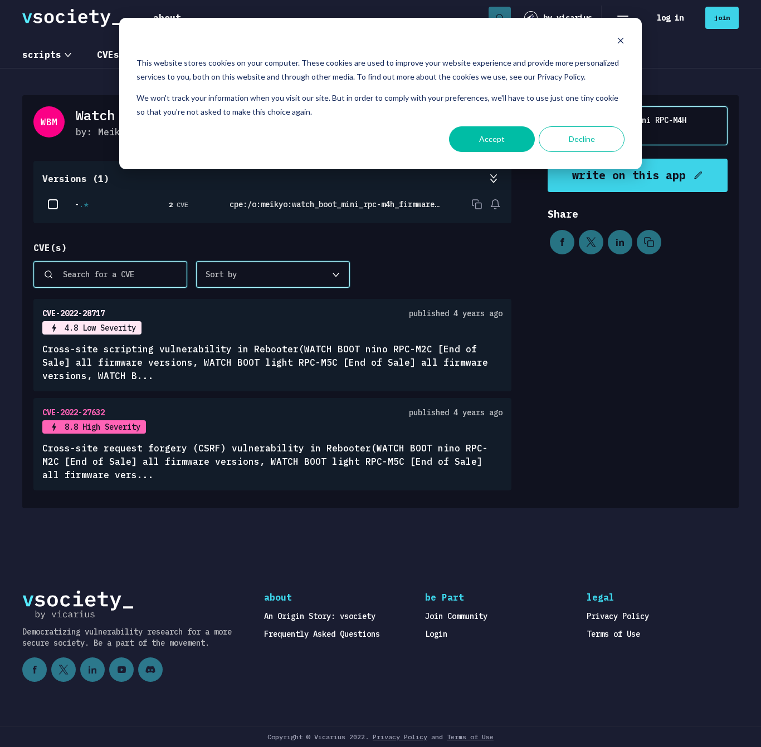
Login (436, 634)
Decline (582, 139)
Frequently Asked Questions (322, 634)
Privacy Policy (618, 616)
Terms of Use (613, 634)
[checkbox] (53, 204)
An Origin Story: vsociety (319, 616)
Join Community (456, 616)
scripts (41, 54)
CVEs (108, 54)
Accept (492, 139)
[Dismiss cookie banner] (621, 42)
